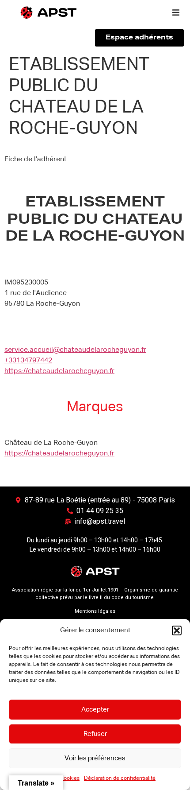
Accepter (95, 709)
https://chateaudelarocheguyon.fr (59, 371)
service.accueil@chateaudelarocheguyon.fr (75, 350)
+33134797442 (28, 360)
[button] (176, 630)
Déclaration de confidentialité (120, 778)
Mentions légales (95, 611)
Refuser (95, 734)
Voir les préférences (95, 758)
